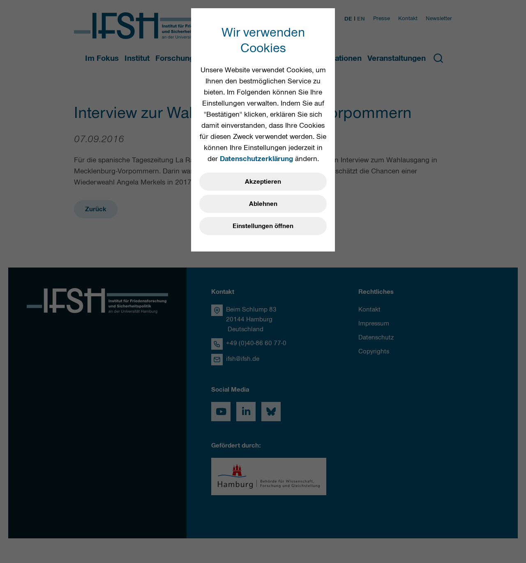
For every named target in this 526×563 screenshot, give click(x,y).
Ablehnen (263, 204)
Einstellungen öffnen (263, 226)
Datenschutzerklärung (256, 158)
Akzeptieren (263, 181)
